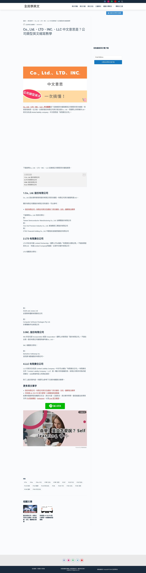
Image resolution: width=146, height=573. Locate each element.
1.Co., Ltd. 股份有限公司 (31, 177)
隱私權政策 (100, 569)
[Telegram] (119, 1)
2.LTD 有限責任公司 (30, 180)
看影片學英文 (107, 6)
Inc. (31, 482)
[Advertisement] (55, 50)
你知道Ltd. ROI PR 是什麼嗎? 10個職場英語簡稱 (42, 393)
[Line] (112, 1)
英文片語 (83, 6)
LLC (63, 482)
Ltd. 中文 (61, 486)
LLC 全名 (79, 482)
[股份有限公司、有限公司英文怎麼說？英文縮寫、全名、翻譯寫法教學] (30, 509)
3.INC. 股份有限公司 (30, 182)
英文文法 (90, 6)
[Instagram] (108, 1)
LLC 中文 (71, 482)
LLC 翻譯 (35, 486)
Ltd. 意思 (78, 486)
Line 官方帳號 (54, 398)
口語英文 (98, 6)
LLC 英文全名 (45, 486)
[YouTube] (115, 1)
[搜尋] (122, 1)
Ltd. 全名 (69, 486)
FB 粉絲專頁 (31, 398)
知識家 (39, 568)
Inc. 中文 (39, 482)
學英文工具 (119, 6)
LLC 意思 (27, 486)
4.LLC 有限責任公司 (30, 185)
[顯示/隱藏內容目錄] (83, 174)
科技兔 (43, 568)
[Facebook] (105, 1)
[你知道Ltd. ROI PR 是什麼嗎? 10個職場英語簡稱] (47, 509)
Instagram (40, 398)
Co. (25, 482)
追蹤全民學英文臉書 (115, 13)
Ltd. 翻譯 (27, 489)
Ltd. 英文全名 (37, 489)
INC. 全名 (48, 482)
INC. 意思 (56, 482)
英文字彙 (75, 6)
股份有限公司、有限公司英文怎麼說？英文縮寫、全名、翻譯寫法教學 (50, 209)
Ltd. (53, 486)
